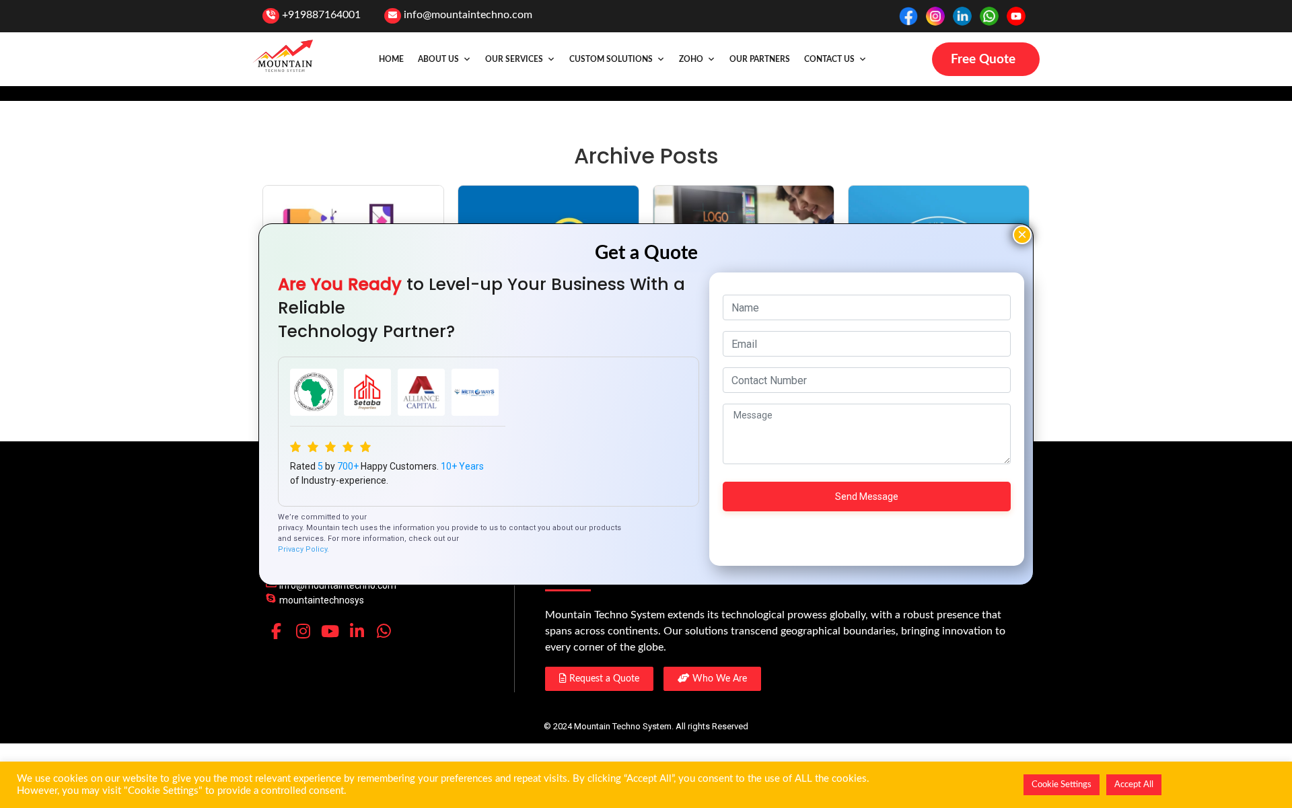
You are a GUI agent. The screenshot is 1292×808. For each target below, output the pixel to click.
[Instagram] (303, 631)
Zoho (691, 59)
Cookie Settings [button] (1061, 784)
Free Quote (983, 59)
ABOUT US (438, 59)
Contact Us (829, 59)
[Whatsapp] (383, 631)
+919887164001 (321, 14)
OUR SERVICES (514, 59)
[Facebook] (276, 631)
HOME (391, 59)
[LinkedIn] (357, 631)
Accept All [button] (1133, 784)
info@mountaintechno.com (468, 14)
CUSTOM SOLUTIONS (611, 59)
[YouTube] (330, 631)
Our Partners (759, 59)
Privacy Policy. (303, 549)
